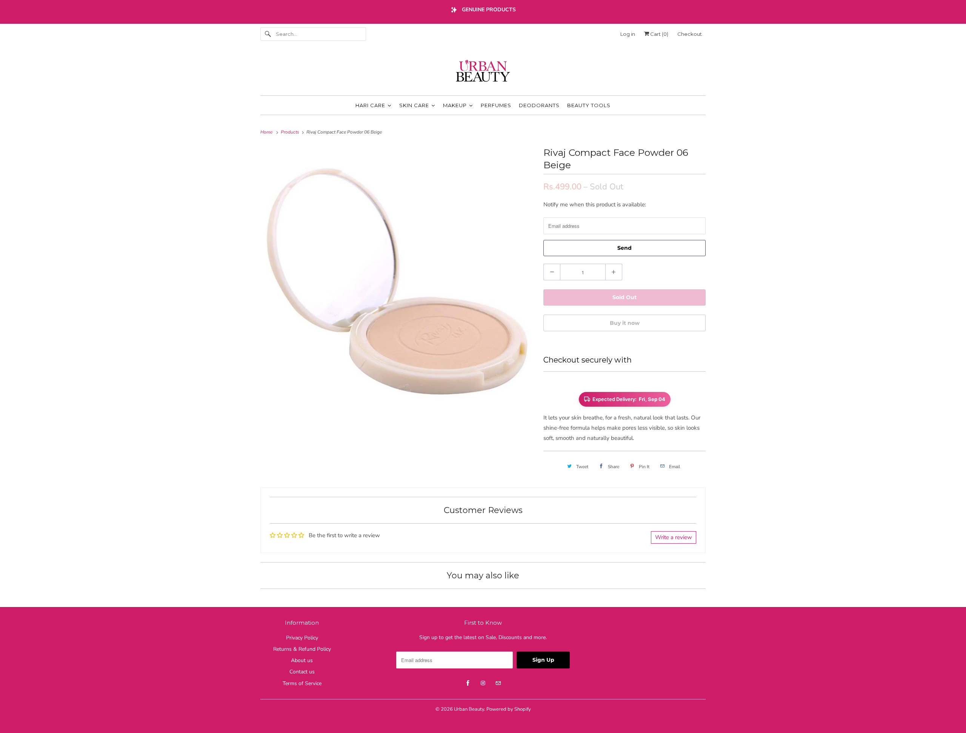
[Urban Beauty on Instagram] (483, 683)
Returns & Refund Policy (302, 649)
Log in (627, 34)
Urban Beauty (469, 709)
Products (290, 132)
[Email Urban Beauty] (498, 683)
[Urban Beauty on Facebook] (468, 683)
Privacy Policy (302, 637)
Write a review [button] (673, 537)
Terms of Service (302, 683)
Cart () (658, 34)
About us (302, 660)
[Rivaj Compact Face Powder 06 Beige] (398, 282)
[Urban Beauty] (483, 71)
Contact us (302, 671)
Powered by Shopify (508, 709)
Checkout (689, 34)
